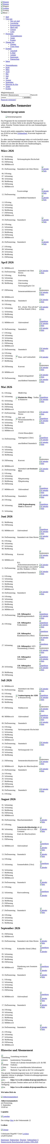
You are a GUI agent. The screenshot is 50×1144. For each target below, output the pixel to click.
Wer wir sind (15, 21)
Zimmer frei (10, 42)
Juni (7, 76)
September (9, 82)
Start (7, 17)
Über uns (9, 19)
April (7, 72)
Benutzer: (4, 95)
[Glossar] (4, 1130)
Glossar (13, 30)
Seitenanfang (32, 1140)
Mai (7, 74)
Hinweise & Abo (12, 84)
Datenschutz (14, 59)
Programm (9, 34)
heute (8, 67)
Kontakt (9, 49)
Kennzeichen (15, 25)
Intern (8, 61)
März (7, 70)
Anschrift (13, 51)
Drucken (23, 1140)
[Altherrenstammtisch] (9, 1097)
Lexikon (26, 1134)
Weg (11, 1120)
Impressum (14, 57)
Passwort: (34, 95)
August (8, 80)
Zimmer (13, 44)
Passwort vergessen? (8, 100)
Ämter (12, 38)
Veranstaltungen (16, 36)
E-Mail (12, 53)
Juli (7, 78)
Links (12, 32)
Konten (13, 40)
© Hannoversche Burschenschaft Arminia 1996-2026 (20, 1141)
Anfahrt (13, 55)
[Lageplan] (5, 1116)
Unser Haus (14, 46)
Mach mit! (14, 27)
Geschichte (14, 23)
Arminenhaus (22, 133)
